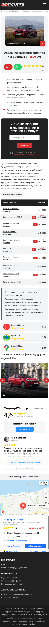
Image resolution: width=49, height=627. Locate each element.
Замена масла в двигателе (9, 233)
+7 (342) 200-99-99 (8, 67)
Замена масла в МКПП (12, 282)
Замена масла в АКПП (12, 217)
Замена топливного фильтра (11, 224)
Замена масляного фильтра (11, 275)
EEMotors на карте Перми (24, 468)
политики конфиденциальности (26, 154)
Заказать (24, 145)
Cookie (4, 564)
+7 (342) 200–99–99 (9, 597)
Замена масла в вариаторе (9, 249)
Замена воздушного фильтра (11, 241)
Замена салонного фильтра (11, 210)
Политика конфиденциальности (14, 568)
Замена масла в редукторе (9, 266)
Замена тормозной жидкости (11, 258)
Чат (18, 67)
